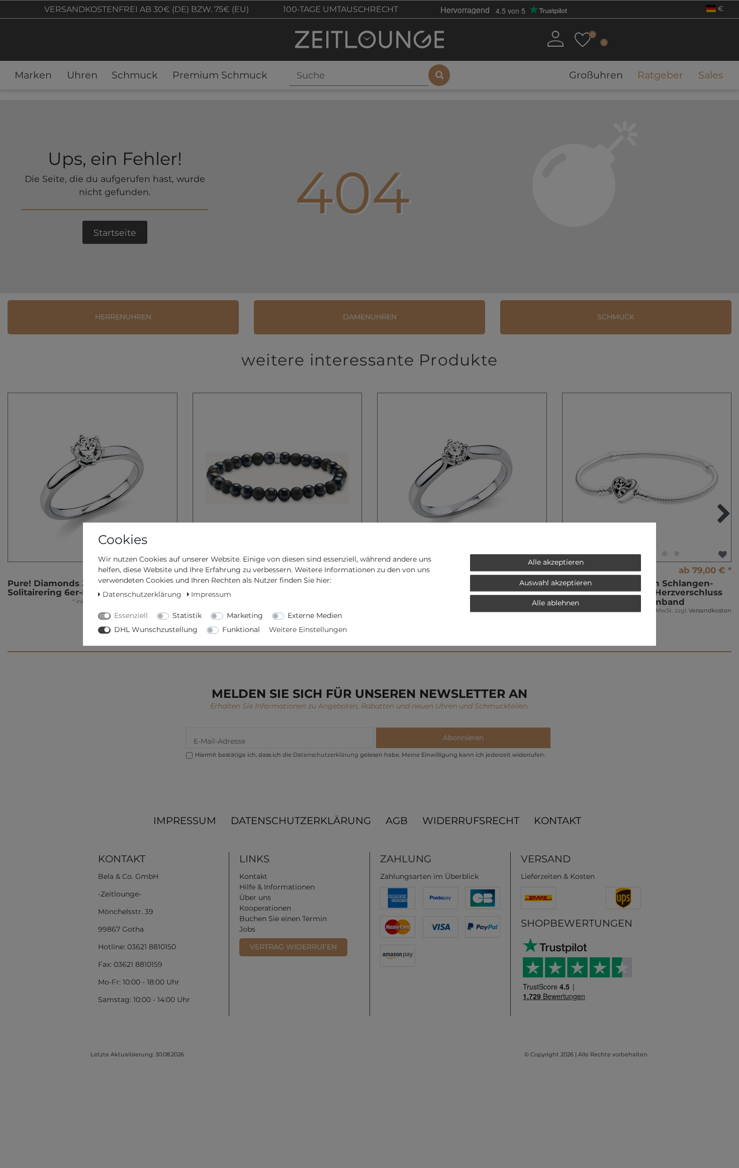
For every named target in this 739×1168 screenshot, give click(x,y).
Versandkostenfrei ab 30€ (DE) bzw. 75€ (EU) (145, 9)
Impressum (184, 821)
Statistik (187, 615)
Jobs (247, 929)
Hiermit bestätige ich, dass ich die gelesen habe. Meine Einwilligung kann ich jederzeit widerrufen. (370, 754)
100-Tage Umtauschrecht (339, 9)
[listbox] (647, 477)
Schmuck (135, 75)
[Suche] (439, 75)
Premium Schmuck (219, 75)
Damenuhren (370, 316)
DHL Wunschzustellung (156, 629)
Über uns (255, 897)
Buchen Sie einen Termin (283, 918)
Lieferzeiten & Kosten (558, 876)
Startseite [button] (115, 232)
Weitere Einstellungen (308, 629)
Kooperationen (265, 908)
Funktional (241, 629)
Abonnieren (463, 737)
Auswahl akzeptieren (555, 582)
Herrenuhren (123, 316)
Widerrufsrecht (470, 821)
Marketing (245, 615)
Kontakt (557, 821)
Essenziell (131, 615)
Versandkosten (710, 610)
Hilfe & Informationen (277, 886)
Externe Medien (315, 615)
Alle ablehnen (555, 602)
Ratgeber (660, 75)
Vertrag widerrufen (293, 946)
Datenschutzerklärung (301, 821)
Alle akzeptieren (556, 562)
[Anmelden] (555, 38)
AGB (397, 821)
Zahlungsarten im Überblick (429, 876)
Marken (33, 75)
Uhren (82, 75)
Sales (710, 75)
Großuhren (596, 75)
